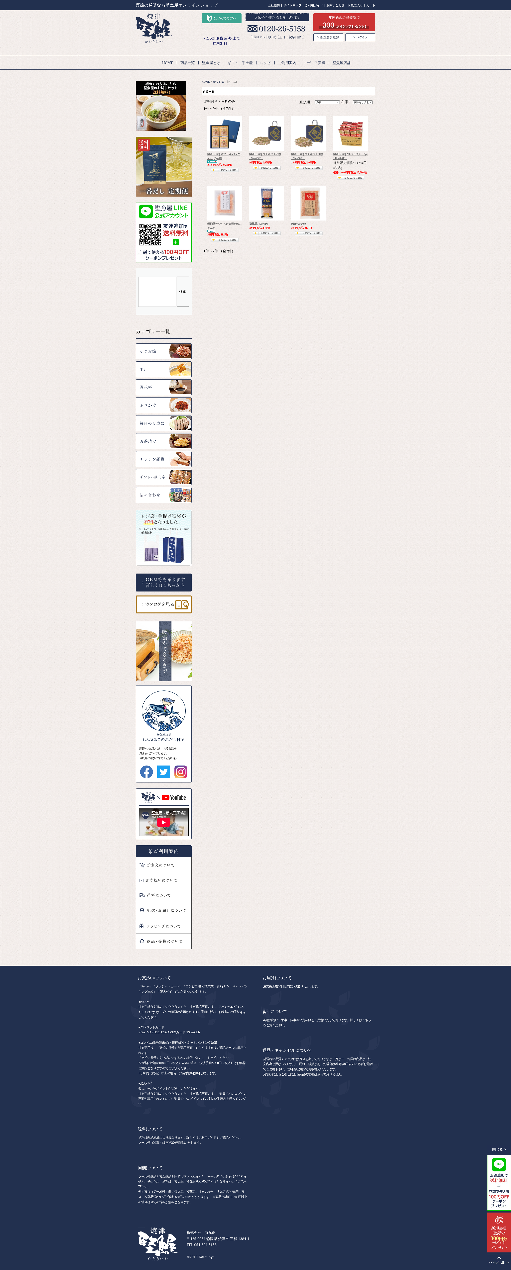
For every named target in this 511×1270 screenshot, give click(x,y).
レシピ (265, 62)
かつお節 (218, 81)
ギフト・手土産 (240, 62)
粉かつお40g (298, 223)
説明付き (211, 101)
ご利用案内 (287, 62)
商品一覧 (187, 62)
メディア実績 (314, 62)
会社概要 (274, 5)
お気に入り (355, 5)
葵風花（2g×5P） (259, 223)
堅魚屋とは (211, 62)
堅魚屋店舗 (342, 62)
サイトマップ (292, 5)
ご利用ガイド (314, 5)
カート (370, 5)
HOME (167, 62)
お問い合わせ (335, 5)
